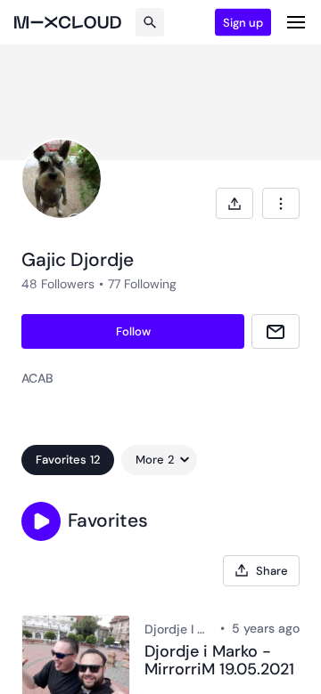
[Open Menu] (296, 22)
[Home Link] (67, 22)
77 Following (142, 284)
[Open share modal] (234, 203)
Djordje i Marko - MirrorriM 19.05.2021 (219, 661)
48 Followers (58, 284)
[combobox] (281, 203)
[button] (41, 521)
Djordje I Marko (178, 629)
